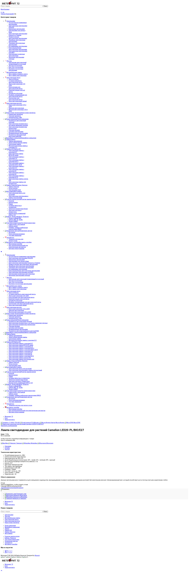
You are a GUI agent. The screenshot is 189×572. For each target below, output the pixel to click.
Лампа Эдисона (14, 186)
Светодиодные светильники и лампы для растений (18, 197)
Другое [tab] (7, 449)
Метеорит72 (9, 501)
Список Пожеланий (7, 14)
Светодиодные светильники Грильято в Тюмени (18, 34)
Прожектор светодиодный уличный (20, 321)
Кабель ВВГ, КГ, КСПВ (16, 220)
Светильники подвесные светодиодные (17, 54)
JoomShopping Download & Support (12, 487)
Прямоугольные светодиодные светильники (18, 37)
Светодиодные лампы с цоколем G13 (16, 167)
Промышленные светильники (18, 133)
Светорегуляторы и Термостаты (15, 211)
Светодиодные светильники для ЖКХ (21, 272)
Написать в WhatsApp (20, 497)
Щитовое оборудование (16, 248)
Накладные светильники (17, 29)
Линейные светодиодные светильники (17, 40)
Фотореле (12, 232)
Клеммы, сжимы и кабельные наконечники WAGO (18, 228)
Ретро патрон (13, 188)
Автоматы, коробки (11, 544)
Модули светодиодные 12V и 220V (20, 312)
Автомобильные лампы (12, 518)
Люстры (7, 516)
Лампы (7, 529)
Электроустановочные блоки (18, 209)
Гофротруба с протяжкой (17, 224)
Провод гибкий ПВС (15, 218)
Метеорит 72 (9, 416)
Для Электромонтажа (12, 539)
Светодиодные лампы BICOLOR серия (16, 154)
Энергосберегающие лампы (18, 142)
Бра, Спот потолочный (16, 67)
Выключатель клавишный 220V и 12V (21, 383)
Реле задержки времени (17, 234)
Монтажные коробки (15, 244)
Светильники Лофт (15, 190)
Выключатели (13, 202)
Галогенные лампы (15, 144)
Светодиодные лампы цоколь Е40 (20, 357)
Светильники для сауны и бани (19, 261)
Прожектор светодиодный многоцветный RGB (17, 135)
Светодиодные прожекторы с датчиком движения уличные (18, 124)
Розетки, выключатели (12, 536)
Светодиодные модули (12, 521)
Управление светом (11, 541)
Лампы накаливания (15, 141)
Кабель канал (13, 226)
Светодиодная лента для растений (20, 368)
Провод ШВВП (13, 221)
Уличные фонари (14, 130)
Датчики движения (15, 235)
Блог (6, 418)
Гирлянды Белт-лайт (15, 117)
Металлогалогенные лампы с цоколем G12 (23, 340)
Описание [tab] (8, 446)
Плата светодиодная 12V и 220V (19, 309)
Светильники (9, 515)
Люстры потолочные (15, 65)
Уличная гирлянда (15, 116)
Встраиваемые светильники (18, 46)
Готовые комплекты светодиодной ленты (15, 81)
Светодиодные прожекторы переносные (22, 324)
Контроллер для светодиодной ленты (15, 98)
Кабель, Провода (10, 538)
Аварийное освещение (12, 527)
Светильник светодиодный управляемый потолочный (17, 63)
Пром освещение (10, 525)
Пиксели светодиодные (16, 108)
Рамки (11, 204)
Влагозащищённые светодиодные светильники (18, 48)
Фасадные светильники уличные (19, 275)
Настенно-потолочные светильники (16, 69)
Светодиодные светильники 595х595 (21, 258)
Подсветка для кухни (15, 93)
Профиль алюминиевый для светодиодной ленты (18, 95)
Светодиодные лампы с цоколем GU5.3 (16, 160)
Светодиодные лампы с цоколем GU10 (16, 176)
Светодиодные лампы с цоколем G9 (20, 353)
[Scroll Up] (1, 570)
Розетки (11, 201)
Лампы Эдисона (10, 532)
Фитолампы (8, 533)
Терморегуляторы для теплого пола (16, 239)
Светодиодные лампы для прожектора (21, 359)
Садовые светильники (16, 131)
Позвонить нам (21, 494)
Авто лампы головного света (18, 74)
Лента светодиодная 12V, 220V (19, 296)
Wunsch (37, 555)
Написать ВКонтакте (20, 495)
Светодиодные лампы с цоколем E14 (16, 157)
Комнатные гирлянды (16, 114)
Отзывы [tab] (7, 448)
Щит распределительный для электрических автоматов (18, 246)
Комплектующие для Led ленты (19, 299)
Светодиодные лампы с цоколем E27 (16, 151)
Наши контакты (10, 419)
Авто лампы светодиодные (17, 75)
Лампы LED (8, 530)
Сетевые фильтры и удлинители (15, 206)
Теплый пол (8, 542)
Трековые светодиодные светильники (17, 43)
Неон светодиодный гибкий (18, 101)
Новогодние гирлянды (12, 522)
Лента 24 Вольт (14, 79)
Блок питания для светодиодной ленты (15, 87)
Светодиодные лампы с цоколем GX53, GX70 (16, 163)
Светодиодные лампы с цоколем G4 (20, 354)
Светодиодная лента (12, 519)
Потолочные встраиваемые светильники (22, 256)
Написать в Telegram (19, 498)
